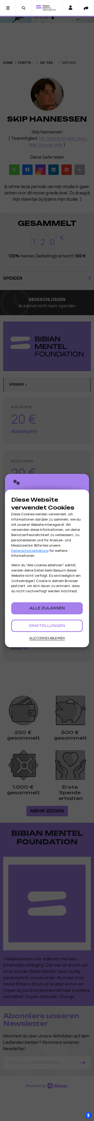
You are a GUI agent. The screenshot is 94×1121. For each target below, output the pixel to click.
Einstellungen (47, 626)
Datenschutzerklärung (30, 550)
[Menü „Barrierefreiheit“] (88, 1115)
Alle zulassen (47, 608)
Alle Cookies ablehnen (47, 638)
